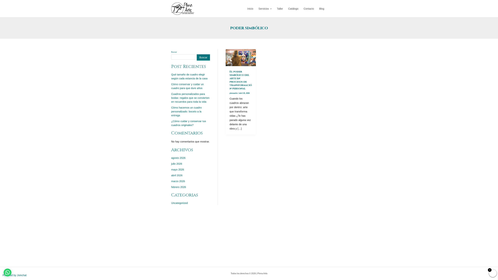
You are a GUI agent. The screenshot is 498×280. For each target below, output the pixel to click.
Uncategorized (179, 203)
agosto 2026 (178, 157)
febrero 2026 (178, 187)
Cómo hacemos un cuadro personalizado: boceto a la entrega (186, 111)
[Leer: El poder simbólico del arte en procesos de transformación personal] (241, 57)
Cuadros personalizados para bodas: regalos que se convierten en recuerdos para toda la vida (190, 98)
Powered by (15, 275)
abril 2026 (176, 175)
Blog (321, 8)
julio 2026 (176, 163)
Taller (280, 8)
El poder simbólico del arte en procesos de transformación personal (241, 80)
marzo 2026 (178, 181)
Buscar (174, 52)
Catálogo (293, 8)
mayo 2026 (177, 169)
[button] (270, 9)
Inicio (250, 8)
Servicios (263, 8)
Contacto (309, 8)
